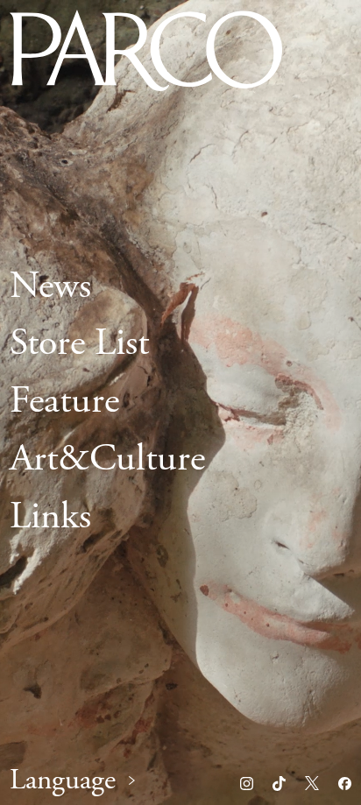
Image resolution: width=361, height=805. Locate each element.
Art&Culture (107, 459)
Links (50, 516)
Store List (79, 344)
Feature (64, 402)
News (50, 286)
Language (63, 780)
